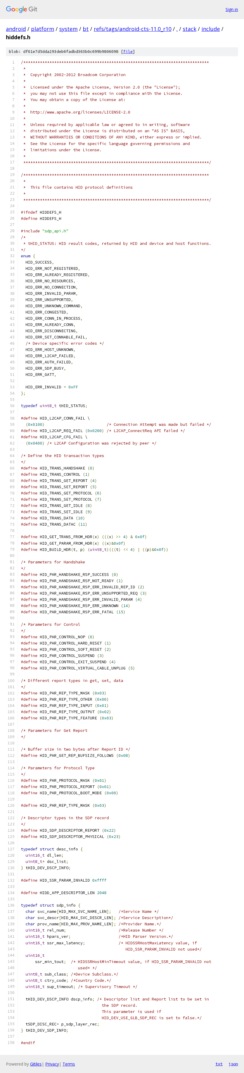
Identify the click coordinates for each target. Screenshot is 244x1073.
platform (42, 28)
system (68, 28)
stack (189, 28)
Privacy (52, 1064)
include (210, 28)
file (128, 51)
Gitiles (36, 1064)
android (16, 28)
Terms (68, 1064)
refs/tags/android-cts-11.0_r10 (132, 28)
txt (219, 1063)
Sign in (232, 9)
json (233, 1063)
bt (86, 28)
